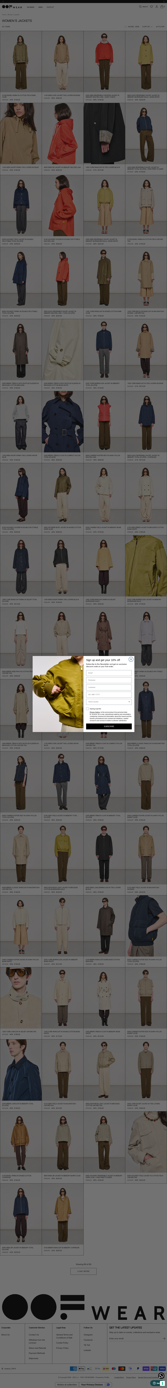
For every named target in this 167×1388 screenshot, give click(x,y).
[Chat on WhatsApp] (161, 1376)
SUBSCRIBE (109, 726)
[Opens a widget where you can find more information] (157, 1383)
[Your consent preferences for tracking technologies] (162, 1383)
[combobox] (108, 702)
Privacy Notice (95, 712)
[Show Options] (129, 702)
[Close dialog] (131, 659)
